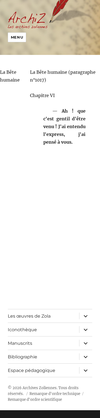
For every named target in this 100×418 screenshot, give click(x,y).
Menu (17, 37)
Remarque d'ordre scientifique (35, 399)
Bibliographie (22, 356)
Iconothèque (22, 329)
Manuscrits (20, 343)
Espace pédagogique (31, 370)
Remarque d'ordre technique (54, 393)
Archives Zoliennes (39, 388)
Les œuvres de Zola (29, 316)
